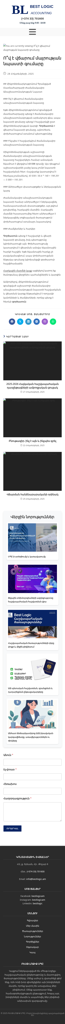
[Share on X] (20, 321)
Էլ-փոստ (10, 769)
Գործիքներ (32, 941)
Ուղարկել (12, 828)
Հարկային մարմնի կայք (17, 270)
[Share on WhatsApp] (53, 321)
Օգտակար (32, 946)
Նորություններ (32, 936)
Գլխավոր (32, 920)
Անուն (8, 755)
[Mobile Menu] (33, 32)
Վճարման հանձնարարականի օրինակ (32, 494)
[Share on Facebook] (12, 321)
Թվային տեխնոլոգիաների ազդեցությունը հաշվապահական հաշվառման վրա (30, 599)
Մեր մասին (32, 925)
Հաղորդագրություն (17, 798)
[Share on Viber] (45, 321)
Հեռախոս (10, 783)
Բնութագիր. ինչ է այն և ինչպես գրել (32, 441)
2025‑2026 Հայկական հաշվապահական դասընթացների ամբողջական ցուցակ (32, 385)
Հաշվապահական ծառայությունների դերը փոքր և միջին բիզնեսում (31, 645)
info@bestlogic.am (36, 879)
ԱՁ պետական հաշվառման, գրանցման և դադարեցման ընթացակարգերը (30, 690)
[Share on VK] (36, 321)
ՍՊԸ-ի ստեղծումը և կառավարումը (27, 556)
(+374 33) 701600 (32, 18)
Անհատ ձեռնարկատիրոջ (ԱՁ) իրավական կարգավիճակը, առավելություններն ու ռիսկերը (30, 737)
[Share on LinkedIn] (28, 321)
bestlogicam (38, 896)
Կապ (32, 952)
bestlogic (37, 903)
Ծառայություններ (32, 931)
